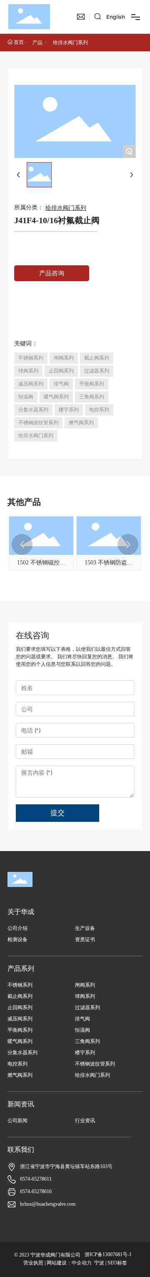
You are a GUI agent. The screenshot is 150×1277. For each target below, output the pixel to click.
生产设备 (85, 928)
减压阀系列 (20, 1019)
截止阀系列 (20, 996)
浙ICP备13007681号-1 (108, 1254)
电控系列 (18, 1064)
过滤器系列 (87, 1007)
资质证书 (85, 939)
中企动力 (82, 1263)
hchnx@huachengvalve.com (47, 1204)
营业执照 (33, 1263)
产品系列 (21, 968)
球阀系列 (85, 996)
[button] (22, 544)
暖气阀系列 (20, 1041)
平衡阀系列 (20, 1030)
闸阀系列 (85, 985)
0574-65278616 (36, 1191)
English (115, 17)
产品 (37, 42)
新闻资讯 (21, 1104)
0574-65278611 (36, 1179)
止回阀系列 (20, 1007)
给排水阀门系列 (70, 42)
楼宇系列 (85, 1052)
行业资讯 (85, 1120)
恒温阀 (82, 1030)
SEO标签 (117, 1263)
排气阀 (82, 1019)
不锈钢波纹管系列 (95, 1064)
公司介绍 (18, 928)
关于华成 (21, 911)
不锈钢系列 (20, 985)
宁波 (99, 1263)
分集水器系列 (23, 1052)
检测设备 (18, 939)
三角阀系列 (87, 1041)
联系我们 (21, 1149)
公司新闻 (18, 1120)
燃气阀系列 (20, 1075)
